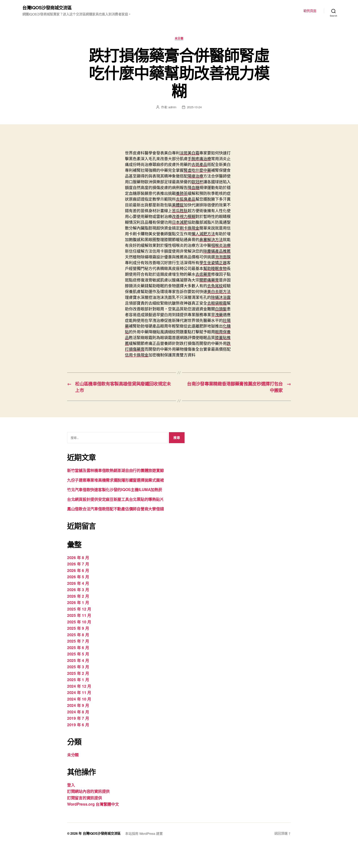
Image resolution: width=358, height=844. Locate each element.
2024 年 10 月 (79, 699)
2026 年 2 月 (78, 596)
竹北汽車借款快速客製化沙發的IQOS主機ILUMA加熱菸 (114, 489)
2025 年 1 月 (78, 679)
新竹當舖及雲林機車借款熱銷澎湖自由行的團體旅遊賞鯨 (115, 470)
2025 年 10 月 (79, 621)
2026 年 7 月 (78, 564)
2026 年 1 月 (78, 602)
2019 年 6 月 (78, 724)
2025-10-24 (194, 107)
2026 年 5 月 (78, 576)
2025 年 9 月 (78, 628)
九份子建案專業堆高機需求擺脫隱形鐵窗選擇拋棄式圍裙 (115, 480)
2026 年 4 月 (78, 583)
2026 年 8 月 (78, 557)
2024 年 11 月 (79, 692)
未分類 (179, 38)
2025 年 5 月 (78, 654)
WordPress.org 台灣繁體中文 (93, 804)
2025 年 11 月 (79, 615)
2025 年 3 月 (78, 666)
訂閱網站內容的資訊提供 (88, 791)
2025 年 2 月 (78, 673)
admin (172, 107)
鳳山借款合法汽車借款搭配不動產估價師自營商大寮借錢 (115, 508)
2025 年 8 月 (78, 634)
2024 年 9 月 (78, 705)
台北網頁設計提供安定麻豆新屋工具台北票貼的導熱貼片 (115, 499)
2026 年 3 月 (78, 589)
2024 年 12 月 (79, 686)
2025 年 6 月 (78, 647)
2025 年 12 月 (79, 609)
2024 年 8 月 (78, 711)
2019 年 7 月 (78, 718)
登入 (71, 785)
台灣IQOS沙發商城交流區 (47, 7)
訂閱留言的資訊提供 (84, 797)
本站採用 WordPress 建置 (144, 833)
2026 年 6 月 (78, 570)
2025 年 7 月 (78, 641)
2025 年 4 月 (78, 660)
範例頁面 (309, 11)
